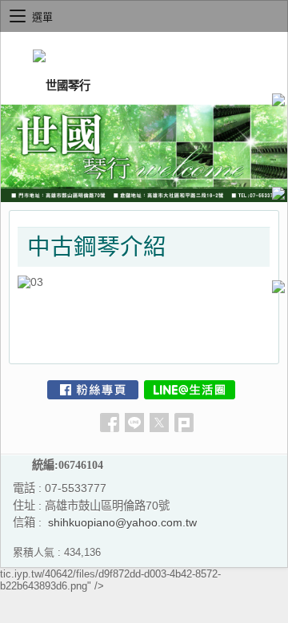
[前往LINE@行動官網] (189, 389)
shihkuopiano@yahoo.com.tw (122, 522)
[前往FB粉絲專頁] (92, 389)
